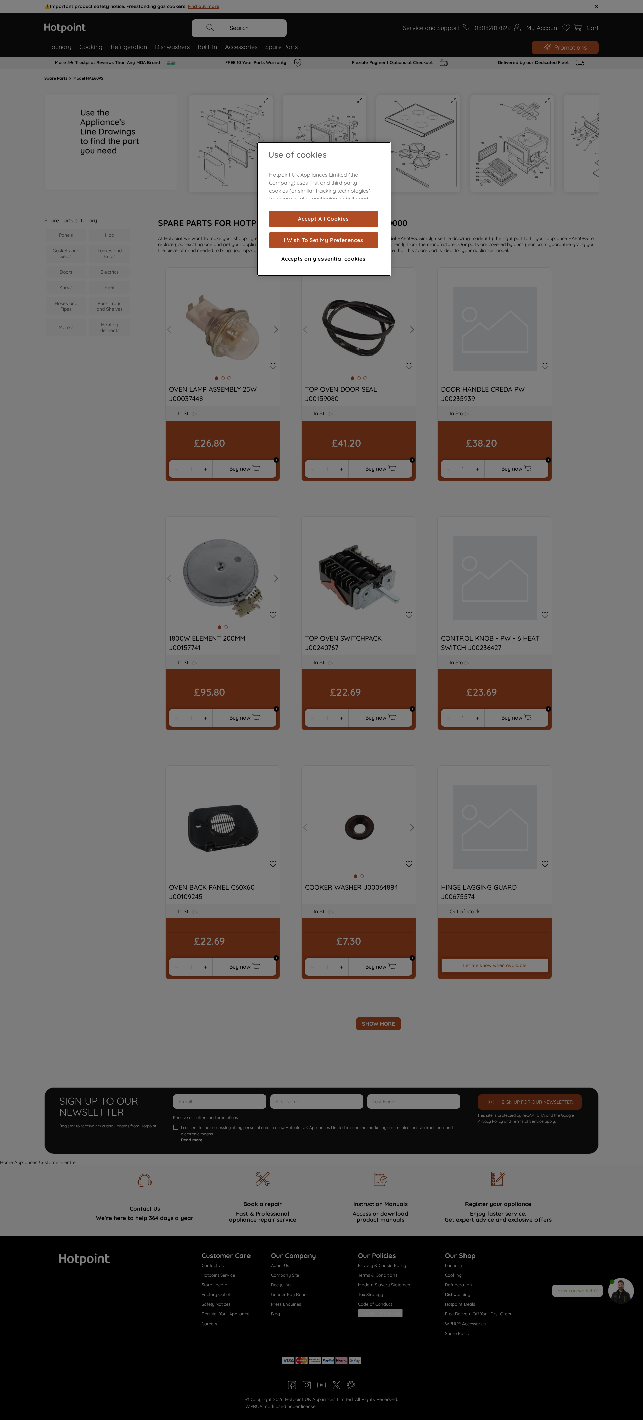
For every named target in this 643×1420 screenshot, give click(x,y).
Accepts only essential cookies (323, 258)
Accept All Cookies (323, 218)
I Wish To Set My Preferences (323, 240)
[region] (324, 209)
